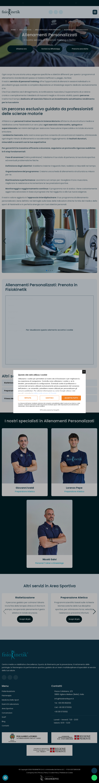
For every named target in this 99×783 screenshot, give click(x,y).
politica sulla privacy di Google (44, 393)
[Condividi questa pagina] (94, 771)
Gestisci (49, 398)
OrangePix (56, 410)
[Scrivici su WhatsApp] (94, 778)
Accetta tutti (71, 398)
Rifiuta (28, 398)
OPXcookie (43, 410)
